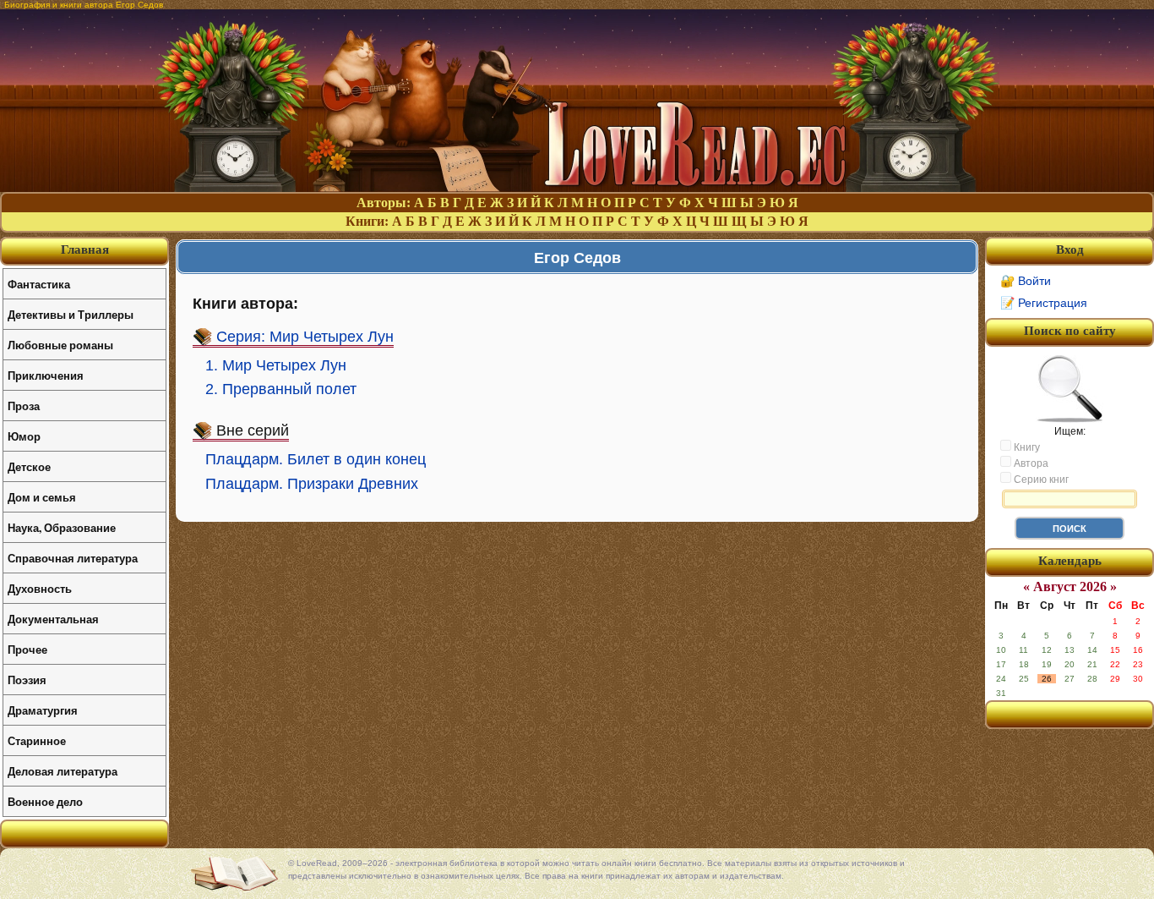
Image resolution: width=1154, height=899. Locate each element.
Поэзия (27, 680)
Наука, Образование (62, 527)
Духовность (40, 588)
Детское (29, 466)
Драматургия (43, 710)
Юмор (24, 436)
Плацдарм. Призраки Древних (311, 483)
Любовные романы (60, 345)
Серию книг (1040, 479)
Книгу (1025, 447)
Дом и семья (42, 497)
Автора (1029, 463)
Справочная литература (73, 558)
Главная (85, 249)
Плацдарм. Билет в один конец (315, 459)
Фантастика (39, 284)
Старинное (37, 740)
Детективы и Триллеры (70, 314)
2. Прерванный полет (281, 389)
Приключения (46, 375)
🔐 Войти (1025, 281)
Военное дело (45, 801)
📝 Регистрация (1043, 303)
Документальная (53, 619)
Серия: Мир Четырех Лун (305, 336)
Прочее (27, 649)
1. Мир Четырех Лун (275, 365)
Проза (24, 405)
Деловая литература (62, 771)
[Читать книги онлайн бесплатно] (577, 187)
